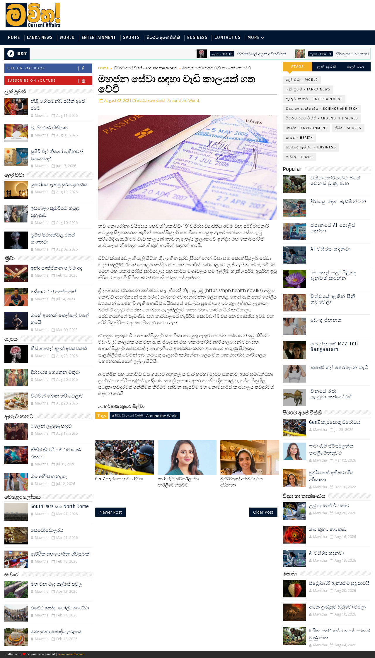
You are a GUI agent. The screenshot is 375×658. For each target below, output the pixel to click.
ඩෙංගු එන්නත (326, 320)
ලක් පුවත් (326, 66)
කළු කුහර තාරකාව (328, 529)
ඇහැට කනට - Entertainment (314, 99)
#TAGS (297, 66)
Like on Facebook (26, 68)
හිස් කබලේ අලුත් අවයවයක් (246, 54)
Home (14, 37)
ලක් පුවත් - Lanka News (308, 89)
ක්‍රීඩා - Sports (348, 128)
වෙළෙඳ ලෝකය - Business (311, 147)
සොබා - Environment (306, 128)
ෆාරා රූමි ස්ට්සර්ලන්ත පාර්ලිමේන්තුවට (178, 481)
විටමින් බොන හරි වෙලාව (57, 396)
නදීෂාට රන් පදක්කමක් (53, 292)
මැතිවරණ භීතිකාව (50, 128)
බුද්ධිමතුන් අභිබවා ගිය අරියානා (241, 481)
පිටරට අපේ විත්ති (163, 37)
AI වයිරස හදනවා (331, 249)
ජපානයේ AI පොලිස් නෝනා (333, 228)
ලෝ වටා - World (302, 80)
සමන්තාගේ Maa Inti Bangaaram (335, 346)
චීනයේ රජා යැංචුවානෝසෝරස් (331, 394)
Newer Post (110, 512)
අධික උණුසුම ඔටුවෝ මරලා (337, 607)
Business (197, 37)
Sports (131, 37)
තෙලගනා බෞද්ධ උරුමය (56, 632)
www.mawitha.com (71, 654)
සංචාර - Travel (299, 157)
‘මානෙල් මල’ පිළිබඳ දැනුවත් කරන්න (333, 275)
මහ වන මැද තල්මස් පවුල (56, 584)
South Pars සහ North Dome (60, 507)
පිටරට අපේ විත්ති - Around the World (145, 68)
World (67, 37)
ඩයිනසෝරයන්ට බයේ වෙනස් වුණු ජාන (336, 180)
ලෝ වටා (356, 66)
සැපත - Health (206, 54)
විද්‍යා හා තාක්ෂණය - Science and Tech (322, 109)
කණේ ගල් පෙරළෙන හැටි (340, 368)
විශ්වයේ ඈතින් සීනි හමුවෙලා (333, 299)
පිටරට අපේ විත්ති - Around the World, (168, 100)
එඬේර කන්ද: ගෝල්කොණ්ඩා (60, 608)
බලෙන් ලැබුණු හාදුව (51, 426)
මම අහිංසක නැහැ (49, 476)
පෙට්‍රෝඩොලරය (47, 530)
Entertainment (99, 37)
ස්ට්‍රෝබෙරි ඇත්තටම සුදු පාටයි (339, 583)
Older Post (263, 512)
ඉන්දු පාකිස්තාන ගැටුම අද (56, 268)
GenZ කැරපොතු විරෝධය (119, 478)
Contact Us (227, 37)
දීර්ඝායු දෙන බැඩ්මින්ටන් (338, 202)
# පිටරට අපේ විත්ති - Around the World (145, 415)
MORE (254, 37)
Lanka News (40, 37)
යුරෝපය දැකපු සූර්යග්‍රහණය (59, 185)
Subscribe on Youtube (31, 80)
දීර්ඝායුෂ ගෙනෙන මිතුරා (341, 54)
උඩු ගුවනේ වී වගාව (329, 506)
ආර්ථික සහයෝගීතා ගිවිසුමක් (60, 554)
